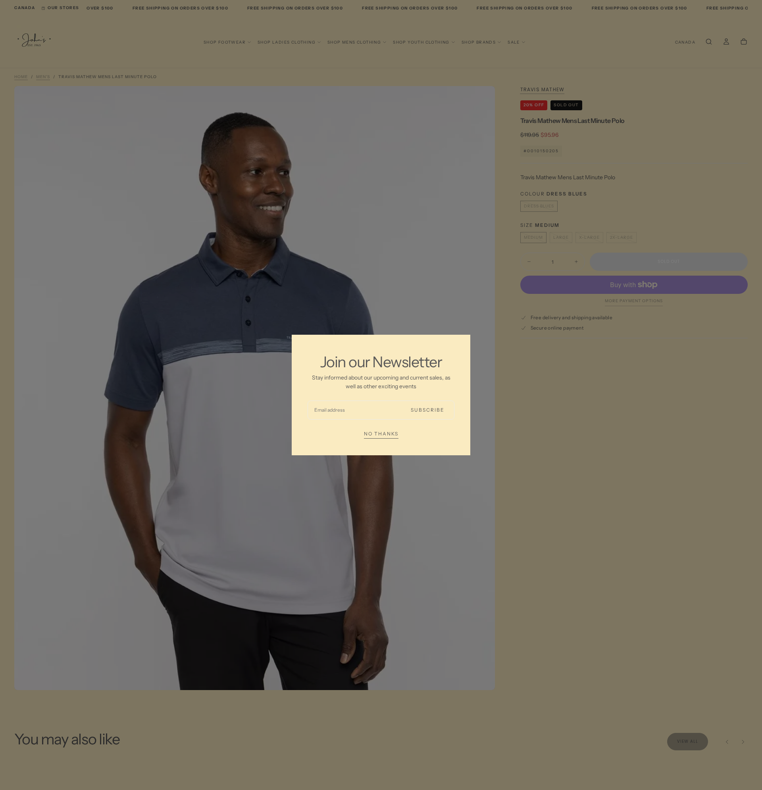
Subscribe (427, 410)
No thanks (381, 434)
